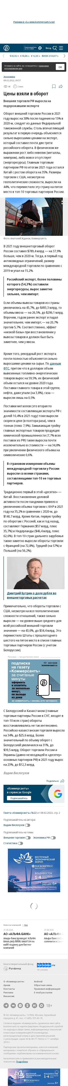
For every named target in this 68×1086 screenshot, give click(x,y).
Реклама (8, 992)
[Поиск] (55, 48)
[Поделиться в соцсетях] (61, 86)
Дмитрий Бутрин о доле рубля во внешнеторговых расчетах (31, 595)
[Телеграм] (6, 1005)
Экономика (9, 76)
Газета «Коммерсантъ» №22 (20, 812)
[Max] (41, 1005)
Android (38, 981)
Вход (48, 48)
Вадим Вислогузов (13, 825)
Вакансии (8, 996)
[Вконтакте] (13, 1005)
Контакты (9, 988)
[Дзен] (20, 1005)
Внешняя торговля (14, 837)
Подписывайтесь (19, 798)
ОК (60, 67)
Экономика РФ (41, 837)
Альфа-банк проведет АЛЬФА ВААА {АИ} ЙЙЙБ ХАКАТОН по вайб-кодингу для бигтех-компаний (19, 943)
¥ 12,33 (34, 55)
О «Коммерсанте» (13, 981)
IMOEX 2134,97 (49, 55)
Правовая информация (47, 988)
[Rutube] (34, 1005)
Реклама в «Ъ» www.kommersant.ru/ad (34, 22)
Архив (6, 985)
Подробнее (22, 1061)
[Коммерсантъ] (6, 48)
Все (26, 925)
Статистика (10, 843)
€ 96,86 (24, 55)
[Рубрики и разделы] (61, 48)
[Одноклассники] (27, 1005)
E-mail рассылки (43, 992)
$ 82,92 (13, 55)
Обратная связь (43, 985)
